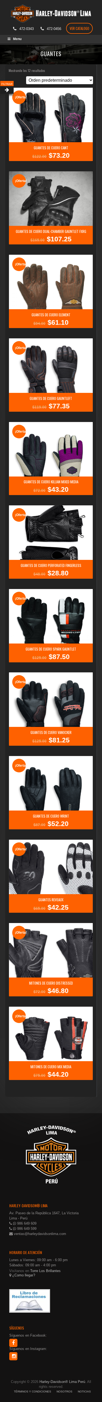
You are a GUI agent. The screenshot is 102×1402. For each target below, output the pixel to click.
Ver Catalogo (79, 28)
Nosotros (64, 1391)
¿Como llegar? (23, 1275)
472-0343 (26, 29)
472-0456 (54, 29)
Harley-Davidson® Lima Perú (62, 1382)
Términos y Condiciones (32, 1391)
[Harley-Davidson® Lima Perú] (51, 12)
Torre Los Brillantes (45, 1271)
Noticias (84, 1391)
